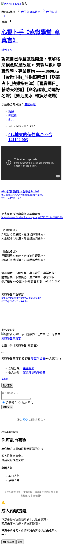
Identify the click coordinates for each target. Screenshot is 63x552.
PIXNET (16, 492)
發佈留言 (7, 407)
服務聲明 (37, 495)
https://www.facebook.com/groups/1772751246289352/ (32, 217)
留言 (42, 358)
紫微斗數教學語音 (34, 372)
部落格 (12, 115)
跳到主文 (7, 50)
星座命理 (30, 104)
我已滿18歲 (8, 542)
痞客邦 (35, 358)
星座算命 (28, 368)
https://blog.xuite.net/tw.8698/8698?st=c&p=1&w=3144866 (21, 299)
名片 (11, 119)
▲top (4, 378)
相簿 (11, 111)
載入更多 (7, 385)
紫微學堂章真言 (11, 338)
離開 (20, 542)
